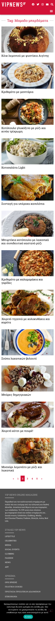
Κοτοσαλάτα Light (13, 167)
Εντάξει (28, 617)
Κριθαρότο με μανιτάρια (17, 92)
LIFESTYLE (10, 536)
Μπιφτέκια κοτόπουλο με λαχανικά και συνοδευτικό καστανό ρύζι (25, 241)
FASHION (9, 558)
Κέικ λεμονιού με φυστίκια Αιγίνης (25, 55)
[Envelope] (47, 4)
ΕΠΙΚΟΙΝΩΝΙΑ (11, 596)
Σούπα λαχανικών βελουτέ (19, 358)
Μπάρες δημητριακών (16, 394)
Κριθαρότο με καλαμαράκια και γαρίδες (22, 281)
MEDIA (8, 545)
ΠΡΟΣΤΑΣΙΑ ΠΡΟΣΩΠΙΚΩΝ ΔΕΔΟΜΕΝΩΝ (22, 591)
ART (7, 567)
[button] (51, 11)
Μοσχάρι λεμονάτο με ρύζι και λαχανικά (21, 468)
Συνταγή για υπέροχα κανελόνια (22, 203)
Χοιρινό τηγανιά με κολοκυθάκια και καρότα (25, 320)
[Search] (52, 4)
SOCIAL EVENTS (12, 549)
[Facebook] (33, 4)
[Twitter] (38, 4)
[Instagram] (42, 4)
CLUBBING (9, 553)
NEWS (8, 562)
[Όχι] (50, 610)
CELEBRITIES (10, 540)
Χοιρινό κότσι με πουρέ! (17, 431)
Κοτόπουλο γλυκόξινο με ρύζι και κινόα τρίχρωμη (23, 129)
